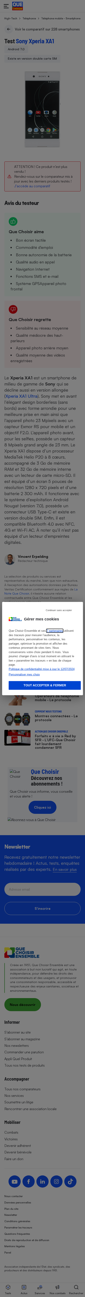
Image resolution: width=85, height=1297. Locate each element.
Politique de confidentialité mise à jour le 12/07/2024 (42, 668)
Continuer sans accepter (59, 610)
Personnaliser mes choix (24, 674)
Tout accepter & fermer (45, 685)
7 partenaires (55, 630)
